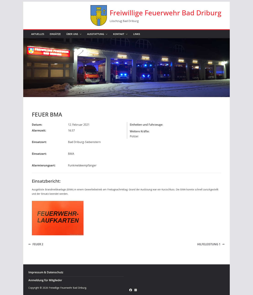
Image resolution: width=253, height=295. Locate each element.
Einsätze (55, 34)
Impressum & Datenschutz (45, 272)
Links (136, 34)
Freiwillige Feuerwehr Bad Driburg (165, 12)
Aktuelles (37, 34)
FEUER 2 (38, 244)
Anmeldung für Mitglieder (45, 280)
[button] (80, 34)
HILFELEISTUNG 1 (208, 244)
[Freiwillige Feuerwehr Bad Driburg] (126, 41)
